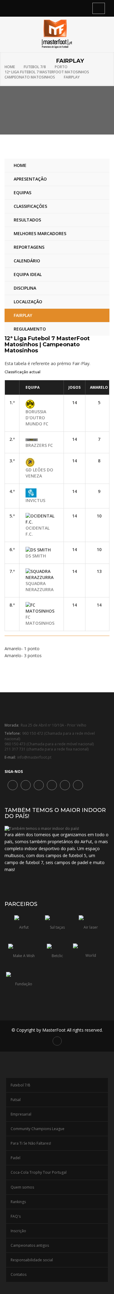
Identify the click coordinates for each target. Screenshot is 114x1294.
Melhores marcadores (40, 233)
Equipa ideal (28, 274)
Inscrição (18, 1230)
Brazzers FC (39, 445)
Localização (28, 301)
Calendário (27, 261)
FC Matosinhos (40, 620)
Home (10, 66)
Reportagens (29, 247)
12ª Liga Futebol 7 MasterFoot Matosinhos (47, 72)
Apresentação (30, 179)
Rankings (18, 1201)
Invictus (35, 500)
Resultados (27, 220)
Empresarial (21, 1114)
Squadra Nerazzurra (40, 586)
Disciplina (25, 288)
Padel (15, 1157)
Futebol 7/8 (35, 66)
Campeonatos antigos (30, 1245)
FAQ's (16, 1216)
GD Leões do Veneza (39, 473)
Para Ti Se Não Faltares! (31, 1143)
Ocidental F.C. (38, 531)
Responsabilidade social (32, 1259)
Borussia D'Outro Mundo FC (37, 418)
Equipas (22, 192)
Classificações (30, 206)
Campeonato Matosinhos (30, 77)
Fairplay (72, 77)
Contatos (18, 1274)
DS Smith (36, 556)
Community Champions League (37, 1128)
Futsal (16, 1099)
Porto (61, 66)
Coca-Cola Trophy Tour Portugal (39, 1172)
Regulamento (30, 329)
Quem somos (22, 1187)
